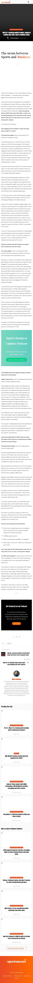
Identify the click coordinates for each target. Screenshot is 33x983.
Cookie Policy (27, 976)
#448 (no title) (17, 976)
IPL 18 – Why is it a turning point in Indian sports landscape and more (16, 729)
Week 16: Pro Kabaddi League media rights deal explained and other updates (14, 663)
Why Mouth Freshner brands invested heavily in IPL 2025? (16, 757)
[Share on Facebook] (13, 637)
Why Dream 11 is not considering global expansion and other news (16, 909)
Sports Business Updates (16, 29)
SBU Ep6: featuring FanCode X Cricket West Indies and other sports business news (18, 654)
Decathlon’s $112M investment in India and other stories (16, 815)
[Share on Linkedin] (19, 637)
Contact (16, 978)
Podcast (9, 643)
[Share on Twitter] (16, 637)
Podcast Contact (7, 976)
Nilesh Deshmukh (14, 38)
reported (19, 501)
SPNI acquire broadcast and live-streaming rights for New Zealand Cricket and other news (16, 852)
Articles (16, 753)
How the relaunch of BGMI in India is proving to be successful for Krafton (16, 937)
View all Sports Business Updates (16, 948)
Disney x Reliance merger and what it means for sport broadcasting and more (16, 881)
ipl (3, 643)
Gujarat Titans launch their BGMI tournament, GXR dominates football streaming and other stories (16, 786)
